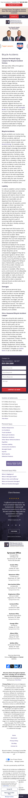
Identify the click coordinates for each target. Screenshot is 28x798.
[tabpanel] (7, 46)
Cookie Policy (9, 761)
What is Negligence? (8, 474)
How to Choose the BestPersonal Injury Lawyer (14, 463)
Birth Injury (13, 657)
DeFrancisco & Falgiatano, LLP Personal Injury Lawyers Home (14, 22)
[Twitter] (12, 666)
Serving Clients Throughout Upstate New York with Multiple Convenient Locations (14, 11)
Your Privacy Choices (16, 759)
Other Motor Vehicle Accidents (11, 439)
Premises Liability (7, 444)
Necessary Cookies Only (9, 793)
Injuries (4, 451)
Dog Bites (4, 442)
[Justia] (20, 666)
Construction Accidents (9, 447)
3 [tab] (16, 525)
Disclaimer (14, 738)
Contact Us (14, 16)
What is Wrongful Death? (9, 476)
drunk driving (6, 144)
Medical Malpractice (8, 428)
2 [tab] (12, 525)
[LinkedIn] (16, 666)
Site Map (14, 743)
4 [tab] (20, 525)
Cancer (21, 657)
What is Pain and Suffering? (10, 479)
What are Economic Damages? (11, 481)
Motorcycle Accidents (8, 435)
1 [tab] (8, 525)
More (23, 16)
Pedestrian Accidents (8, 437)
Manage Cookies (19, 761)
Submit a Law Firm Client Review (14, 536)
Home (4, 16)
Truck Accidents (6, 432)
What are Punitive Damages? (10, 484)
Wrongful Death (6, 449)
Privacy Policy (14, 741)
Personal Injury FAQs (9, 470)
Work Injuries (6, 454)
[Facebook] (8, 666)
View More (5, 418)
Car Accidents (6, 430)
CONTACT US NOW (14, 389)
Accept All (9, 789)
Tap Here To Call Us (14, 5)
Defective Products (7, 456)
